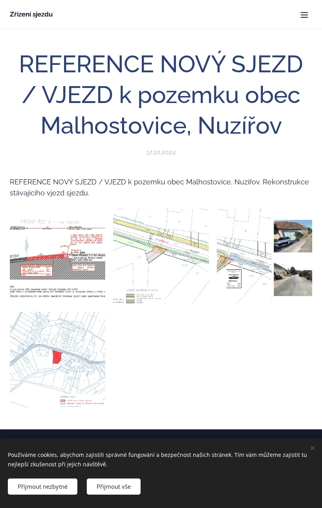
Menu (304, 14)
